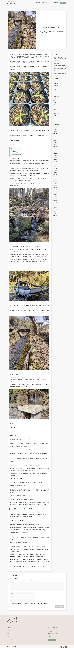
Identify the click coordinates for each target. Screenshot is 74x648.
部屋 (8, 633)
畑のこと (55, 111)
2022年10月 (55, 168)
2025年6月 (55, 140)
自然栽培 (55, 115)
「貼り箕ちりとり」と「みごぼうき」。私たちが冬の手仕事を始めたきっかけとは (59, 74)
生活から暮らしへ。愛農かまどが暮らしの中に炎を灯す (22, 508)
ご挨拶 (54, 89)
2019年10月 (55, 215)
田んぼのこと (55, 107)
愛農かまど (55, 104)
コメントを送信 (59, 606)
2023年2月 (55, 161)
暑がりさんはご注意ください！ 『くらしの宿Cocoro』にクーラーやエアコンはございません (59, 59)
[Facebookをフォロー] (61, 647)
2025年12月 (55, 133)
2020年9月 (55, 194)
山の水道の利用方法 (15, 152)
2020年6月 (55, 200)
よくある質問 (10, 639)
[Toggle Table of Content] (19, 148)
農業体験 (55, 119)
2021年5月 (55, 183)
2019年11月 (55, 213)
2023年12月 (55, 153)
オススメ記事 (55, 83)
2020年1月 (55, 209)
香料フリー (55, 120)
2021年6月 (55, 181)
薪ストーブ (55, 117)
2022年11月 (55, 166)
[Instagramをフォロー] (63, 647)
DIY (54, 31)
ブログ (50, 2)
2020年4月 (55, 204)
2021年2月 (55, 187)
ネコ (54, 92)
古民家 (54, 98)
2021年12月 (55, 177)
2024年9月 (55, 150)
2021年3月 (55, 185)
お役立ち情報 (58, 31)
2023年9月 (55, 155)
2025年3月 (55, 142)
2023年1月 (55, 163)
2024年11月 (55, 146)
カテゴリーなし (56, 87)
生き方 (54, 106)
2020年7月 (55, 198)
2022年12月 (55, 164)
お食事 (8, 630)
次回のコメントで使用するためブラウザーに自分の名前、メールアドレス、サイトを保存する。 (30, 603)
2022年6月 (55, 174)
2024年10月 (55, 148)
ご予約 (63, 2)
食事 (43, 2)
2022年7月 (55, 172)
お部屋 (46, 2)
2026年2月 (55, 131)
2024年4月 (55, 151)
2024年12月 (55, 144)
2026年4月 (55, 129)
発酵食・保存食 (56, 113)
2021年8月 (55, 179)
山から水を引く (14, 150)
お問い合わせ (50, 636)
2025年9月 (55, 138)
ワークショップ (56, 94)
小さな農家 (55, 102)
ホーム (34, 2)
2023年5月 (55, 157)
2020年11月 (55, 192)
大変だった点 (14, 151)
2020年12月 (55, 191)
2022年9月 (55, 170)
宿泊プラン (38, 2)
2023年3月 (55, 159)
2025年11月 (55, 135)
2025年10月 (55, 136)
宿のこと (42, 32)
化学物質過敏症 (56, 96)
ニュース (54, 91)
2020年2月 (55, 207)
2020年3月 (55, 205)
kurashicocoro (45, 31)
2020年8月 (55, 196)
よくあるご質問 (55, 2)
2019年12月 (55, 211)
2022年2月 (55, 176)
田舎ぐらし (47, 32)
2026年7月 (55, 127)
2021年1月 (55, 189)
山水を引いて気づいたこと (16, 154)
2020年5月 (55, 202)
